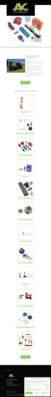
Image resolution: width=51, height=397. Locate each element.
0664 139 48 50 (10, 383)
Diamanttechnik (25, 220)
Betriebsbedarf (25, 155)
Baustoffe (25, 112)
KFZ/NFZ (25, 284)
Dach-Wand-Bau (25, 198)
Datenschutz (32, 395)
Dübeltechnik (25, 241)
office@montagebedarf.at (14, 385)
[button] (49, 378)
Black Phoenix (23, 394)
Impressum (43, 395)
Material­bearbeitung (25, 328)
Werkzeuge (25, 349)
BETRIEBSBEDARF (25, 45)
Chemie (25, 177)
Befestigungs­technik (25, 134)
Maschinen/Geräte (25, 306)
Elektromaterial (25, 263)
